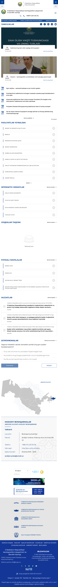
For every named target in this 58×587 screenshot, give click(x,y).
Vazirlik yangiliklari (48, 51)
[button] (55, 2)
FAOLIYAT (17, 543)
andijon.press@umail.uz (14, 456)
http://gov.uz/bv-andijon (31, 448)
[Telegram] (52, 24)
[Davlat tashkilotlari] (2, 2)
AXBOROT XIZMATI (32, 545)
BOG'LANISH (43, 545)
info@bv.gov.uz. (16, 562)
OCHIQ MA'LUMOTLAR (18, 545)
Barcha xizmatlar (51, 187)
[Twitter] (41, 24)
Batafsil (28, 183)
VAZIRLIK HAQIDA (7, 543)
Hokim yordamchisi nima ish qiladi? (23, 20)
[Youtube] (56, 24)
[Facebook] (45, 24)
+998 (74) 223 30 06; (29, 445)
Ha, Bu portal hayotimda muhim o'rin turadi (20, 359)
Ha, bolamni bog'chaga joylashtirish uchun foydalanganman (27, 355)
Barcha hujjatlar (51, 297)
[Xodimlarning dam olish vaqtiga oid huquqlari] (29, 38)
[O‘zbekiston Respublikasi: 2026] (29, 481)
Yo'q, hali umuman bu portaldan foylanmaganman (23, 351)
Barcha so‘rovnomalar (50, 340)
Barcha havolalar (51, 260)
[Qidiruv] (20, 16)
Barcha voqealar (51, 222)
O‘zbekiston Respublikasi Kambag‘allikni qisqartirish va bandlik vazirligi (14, 552)
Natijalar (49, 365)
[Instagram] (48, 24)
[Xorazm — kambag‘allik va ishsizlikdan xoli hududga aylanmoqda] (29, 67)
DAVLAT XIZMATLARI (27, 543)
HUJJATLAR (39, 543)
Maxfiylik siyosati (50, 543)
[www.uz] (29, 569)
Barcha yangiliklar (28, 118)
